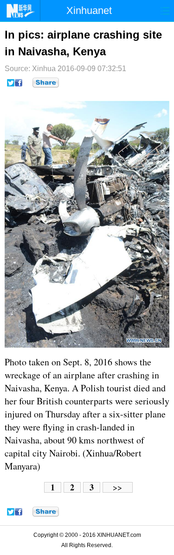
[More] (45, 83)
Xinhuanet (89, 10)
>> (117, 487)
